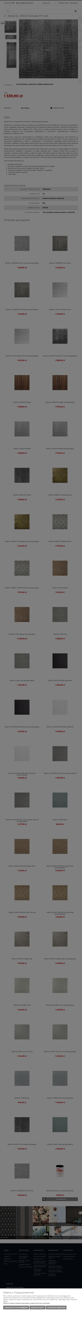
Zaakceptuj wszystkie (56, 1307)
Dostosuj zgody (37, 1307)
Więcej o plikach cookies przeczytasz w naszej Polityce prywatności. (26, 1303)
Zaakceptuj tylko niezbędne (16, 1307)
